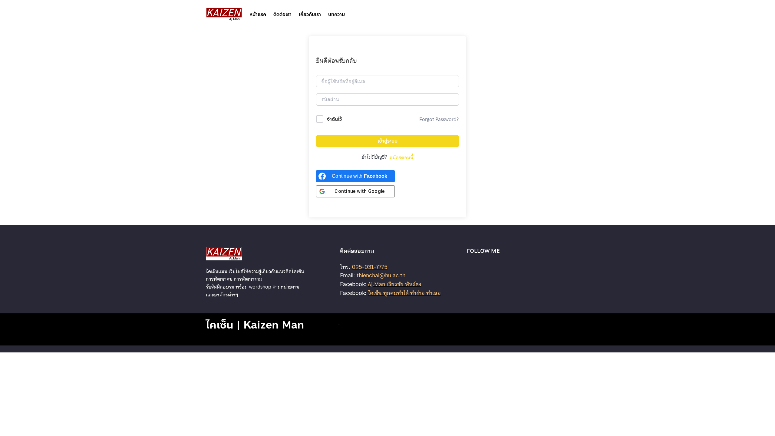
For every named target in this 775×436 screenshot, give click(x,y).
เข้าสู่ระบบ (387, 141)
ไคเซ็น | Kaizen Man (255, 325)
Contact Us (351, 324)
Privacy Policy (324, 324)
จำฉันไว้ (334, 119)
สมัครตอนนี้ (401, 157)
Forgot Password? (439, 119)
